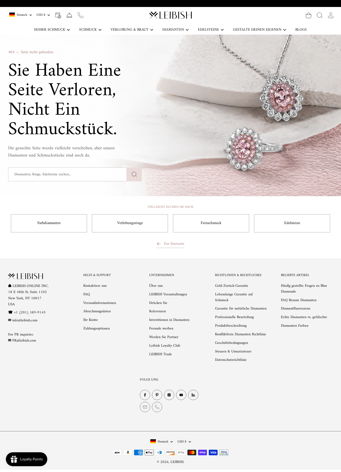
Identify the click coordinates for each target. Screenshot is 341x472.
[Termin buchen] (58, 15)
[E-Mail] (145, 407)
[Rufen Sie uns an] (80, 15)
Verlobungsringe (130, 223)
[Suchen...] (319, 15)
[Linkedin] (193, 395)
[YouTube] (181, 395)
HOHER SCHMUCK (49, 29)
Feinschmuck (211, 223)
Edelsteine (292, 223)
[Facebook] (145, 395)
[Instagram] (169, 395)
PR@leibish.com (24, 340)
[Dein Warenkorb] (308, 15)
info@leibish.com (24, 320)
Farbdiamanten (49, 223)
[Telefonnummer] (157, 407)
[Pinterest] (157, 395)
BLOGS (301, 29)
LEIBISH (176, 462)
